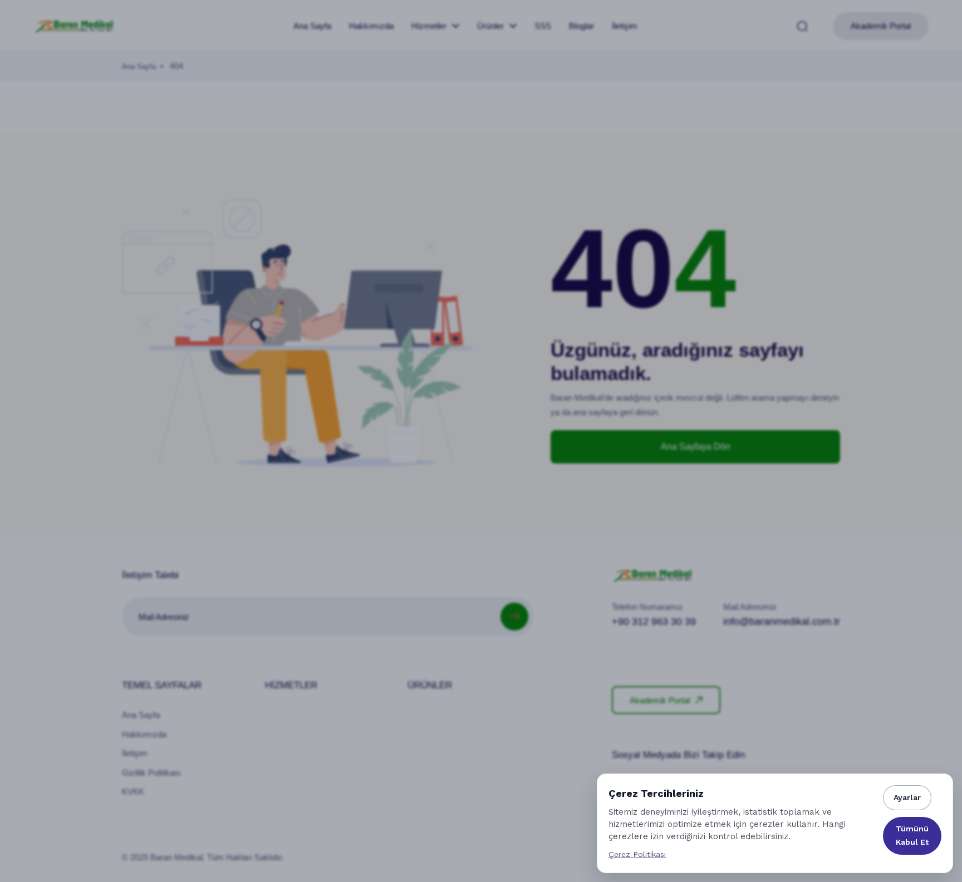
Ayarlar (907, 797)
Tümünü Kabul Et (912, 835)
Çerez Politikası (637, 854)
